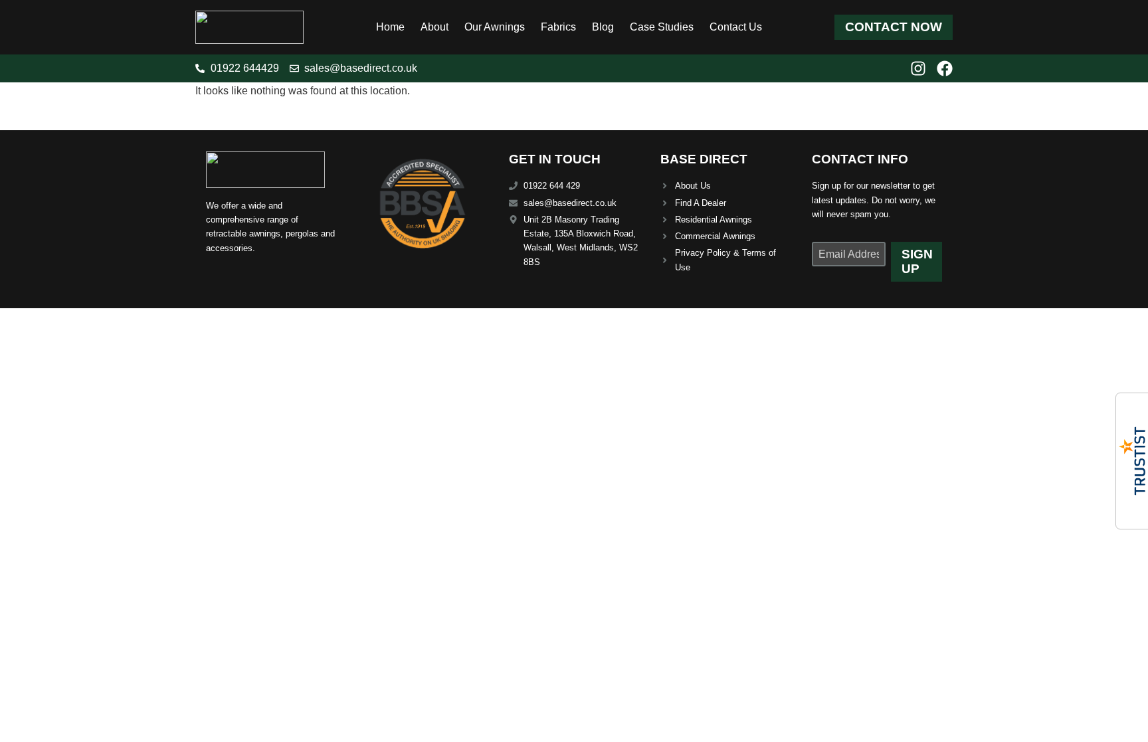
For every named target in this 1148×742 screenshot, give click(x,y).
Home (390, 27)
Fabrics (558, 27)
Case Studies (662, 27)
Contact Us (736, 27)
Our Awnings (494, 27)
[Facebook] (945, 68)
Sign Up (917, 261)
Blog (603, 27)
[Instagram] (918, 68)
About (434, 27)
